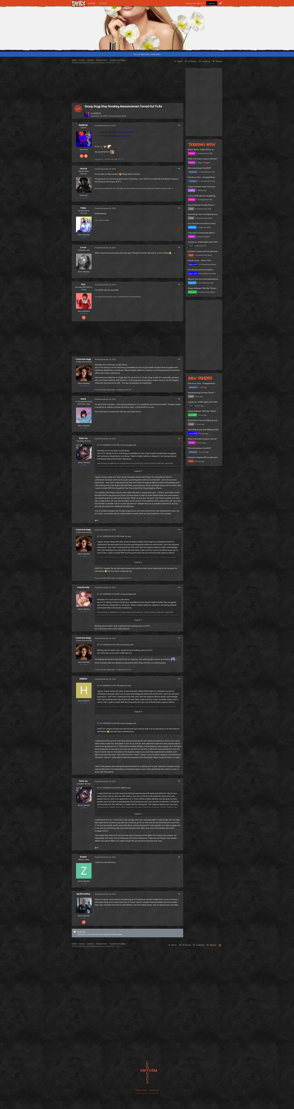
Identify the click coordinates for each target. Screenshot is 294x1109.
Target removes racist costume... (202, 186)
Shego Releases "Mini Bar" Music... (203, 287)
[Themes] (220, 3)
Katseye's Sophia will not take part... (203, 251)
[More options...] (179, 125)
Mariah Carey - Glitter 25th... (200, 260)
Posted (105, 125)
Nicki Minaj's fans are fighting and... (203, 213)
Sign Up (212, 3)
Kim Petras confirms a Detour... (201, 269)
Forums (91, 3)
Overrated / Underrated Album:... (202, 232)
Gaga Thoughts (204, 162)
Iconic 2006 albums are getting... (202, 195)
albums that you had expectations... (203, 278)
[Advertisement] (127, 83)
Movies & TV (201, 245)
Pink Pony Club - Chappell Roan (201, 176)
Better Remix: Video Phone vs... (201, 149)
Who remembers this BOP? (199, 167)
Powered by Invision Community (147, 1093)
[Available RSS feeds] (220, 944)
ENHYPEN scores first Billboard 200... (204, 429)
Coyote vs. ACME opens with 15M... (203, 241)
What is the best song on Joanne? (202, 158)
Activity (103, 3)
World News (202, 190)
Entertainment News (117, 115)
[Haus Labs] (147, 28)
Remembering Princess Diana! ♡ (202, 204)
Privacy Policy (141, 1090)
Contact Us (153, 1090)
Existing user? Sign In (194, 3)
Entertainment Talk (205, 153)
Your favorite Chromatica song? (202, 223)
